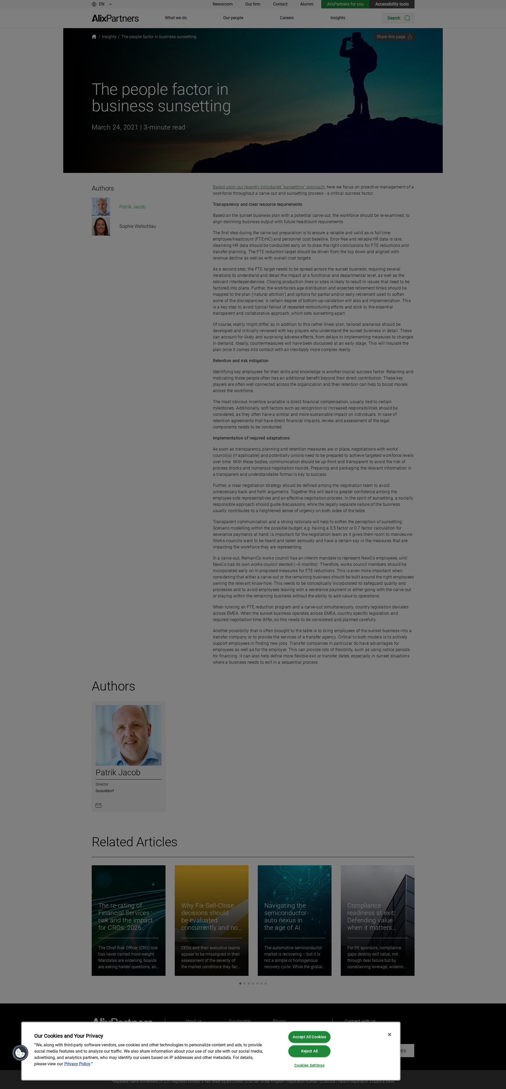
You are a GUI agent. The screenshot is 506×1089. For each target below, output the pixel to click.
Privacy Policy (77, 1063)
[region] (211, 1051)
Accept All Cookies (309, 1037)
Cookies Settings (309, 1065)
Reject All (309, 1051)
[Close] (389, 1034)
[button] (20, 1053)
